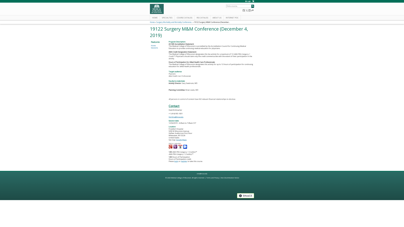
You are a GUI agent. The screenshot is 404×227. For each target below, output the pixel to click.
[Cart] (253, 2)
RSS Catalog (202, 17)
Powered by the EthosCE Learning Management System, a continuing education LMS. (245, 195)
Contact (174, 106)
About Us (217, 17)
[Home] (157, 9)
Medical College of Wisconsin (181, 178)
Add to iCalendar (180, 147)
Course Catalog (184, 17)
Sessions (154, 48)
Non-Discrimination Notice (230, 178)
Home (155, 17)
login (176, 161)
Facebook (244, 10)
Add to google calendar (171, 147)
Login (249, 1)
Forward (252, 10)
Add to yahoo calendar (175, 147)
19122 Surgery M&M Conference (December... (212, 22)
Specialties (167, 17)
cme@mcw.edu (202, 174)
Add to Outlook (185, 147)
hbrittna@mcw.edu (176, 117)
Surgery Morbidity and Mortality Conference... (174, 22)
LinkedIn (249, 10)
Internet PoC (232, 17)
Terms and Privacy (212, 178)
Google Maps (181, 140)
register (184, 161)
